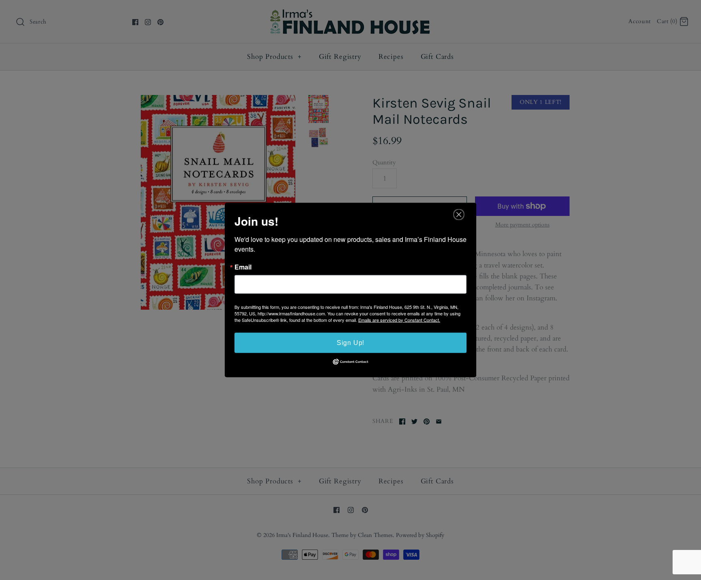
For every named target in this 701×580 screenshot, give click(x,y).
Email (243, 266)
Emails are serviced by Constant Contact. (399, 319)
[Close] (459, 214)
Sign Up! (350, 342)
